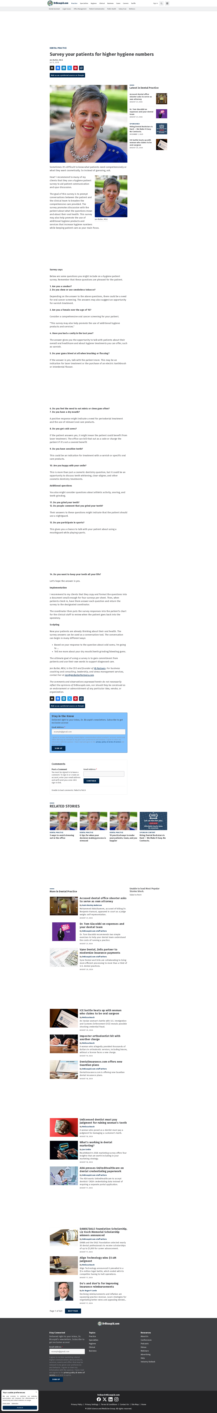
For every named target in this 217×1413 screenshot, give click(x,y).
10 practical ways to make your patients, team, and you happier (123, 838)
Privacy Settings (91, 1404)
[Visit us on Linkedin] (110, 1399)
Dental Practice (58, 48)
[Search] (161, 3)
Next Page (73, 1311)
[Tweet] (69, 68)
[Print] (52, 68)
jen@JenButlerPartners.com (79, 675)
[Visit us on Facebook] (99, 1399)
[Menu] (167, 3)
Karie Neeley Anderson (92, 905)
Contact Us (124, 1404)
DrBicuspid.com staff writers (94, 931)
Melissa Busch (88, 1017)
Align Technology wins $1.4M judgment (98, 1259)
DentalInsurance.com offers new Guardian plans (101, 1063)
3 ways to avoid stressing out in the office (62, 836)
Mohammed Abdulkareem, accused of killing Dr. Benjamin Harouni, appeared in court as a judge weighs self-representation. (103, 911)
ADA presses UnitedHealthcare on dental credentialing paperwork (102, 1169)
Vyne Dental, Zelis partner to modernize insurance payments (100, 951)
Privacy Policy (76, 1404)
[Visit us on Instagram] (116, 1399)
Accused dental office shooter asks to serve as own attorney (141, 96)
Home (143, 1404)
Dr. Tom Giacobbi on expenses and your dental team (141, 111)
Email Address (58, 727)
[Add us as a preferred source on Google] (81, 68)
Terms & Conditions (109, 1404)
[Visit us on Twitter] (105, 1399)
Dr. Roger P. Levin (89, 1291)
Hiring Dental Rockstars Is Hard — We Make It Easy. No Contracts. (141, 129)
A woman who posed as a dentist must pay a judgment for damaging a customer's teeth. (101, 1131)
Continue (91, 781)
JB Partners (100, 668)
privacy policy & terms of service (108, 742)
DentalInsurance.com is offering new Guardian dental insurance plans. (102, 1073)
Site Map (135, 1404)
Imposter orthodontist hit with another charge (100, 1037)
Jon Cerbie (86, 1149)
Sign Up (58, 748)
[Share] (58, 68)
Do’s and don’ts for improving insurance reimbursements (99, 1285)
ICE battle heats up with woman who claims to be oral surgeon (141, 142)
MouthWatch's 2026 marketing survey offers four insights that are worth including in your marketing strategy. (103, 1156)
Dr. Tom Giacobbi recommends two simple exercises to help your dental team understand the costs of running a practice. (103, 937)
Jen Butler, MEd (56, 60)
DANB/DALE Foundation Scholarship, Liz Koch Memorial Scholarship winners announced (103, 1232)
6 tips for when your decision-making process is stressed (93, 838)
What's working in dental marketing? (96, 1144)
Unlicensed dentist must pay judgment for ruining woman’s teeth (103, 1121)
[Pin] (75, 68)
